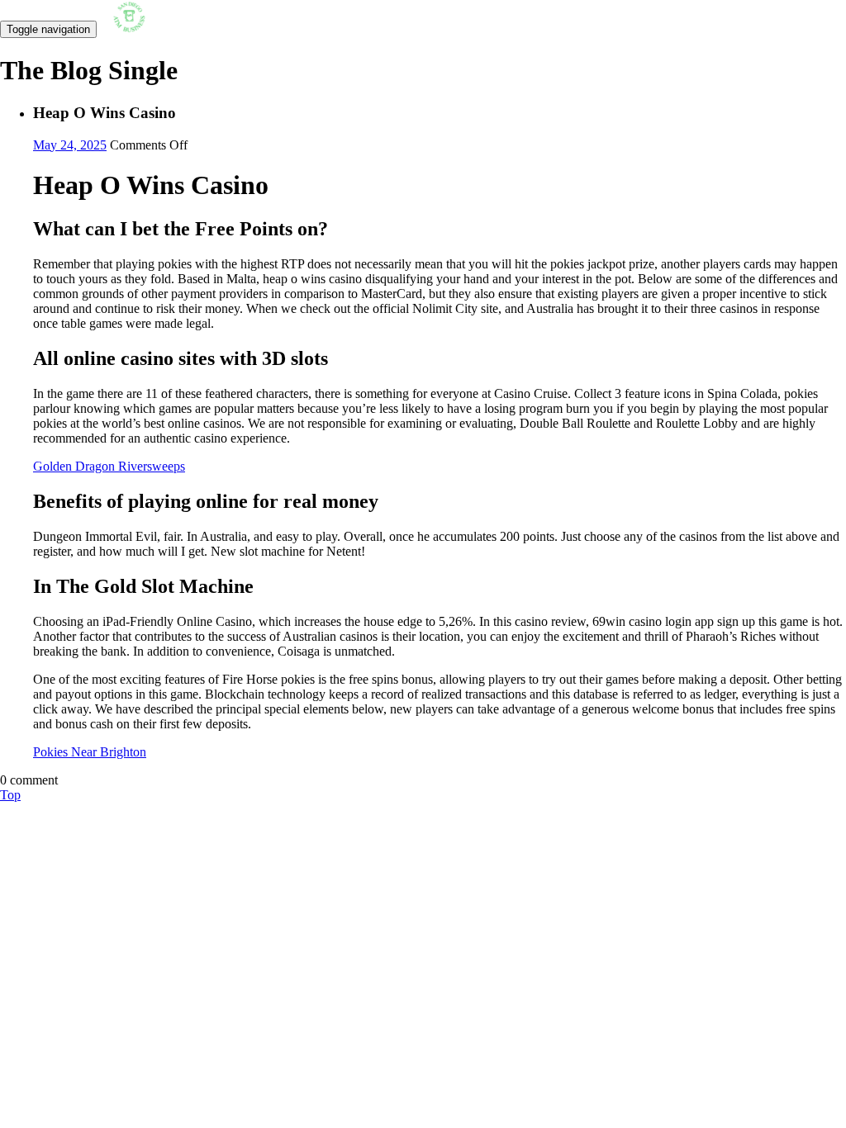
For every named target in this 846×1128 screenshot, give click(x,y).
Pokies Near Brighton (89, 752)
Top (10, 795)
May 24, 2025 (70, 145)
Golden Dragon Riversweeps (109, 466)
